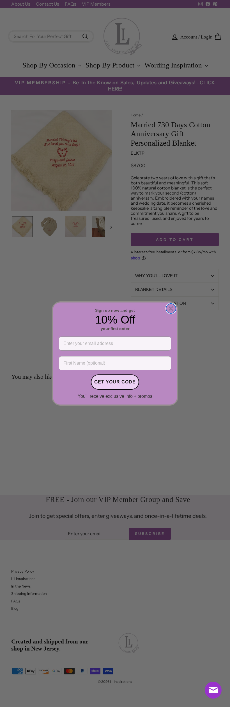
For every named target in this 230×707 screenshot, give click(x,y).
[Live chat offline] (213, 690)
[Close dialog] (171, 308)
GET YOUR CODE (115, 382)
